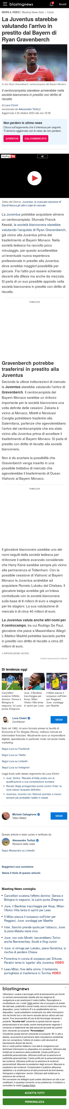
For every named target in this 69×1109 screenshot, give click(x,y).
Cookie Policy (28, 1085)
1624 (29, 1003)
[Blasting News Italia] (21, 4)
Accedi (62, 4)
